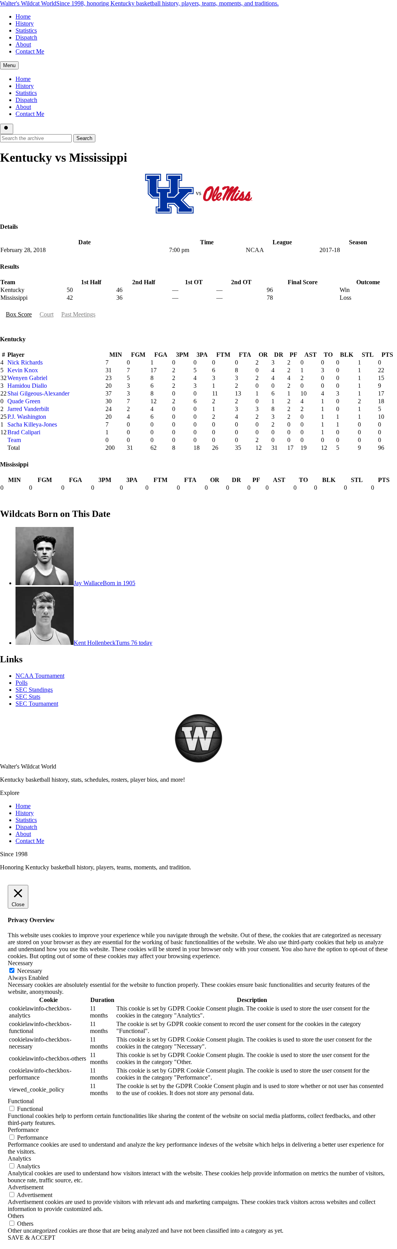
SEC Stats (28, 696)
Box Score (19, 314)
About (23, 44)
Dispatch (26, 37)
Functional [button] (21, 1101)
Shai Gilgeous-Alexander (38, 393)
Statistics (26, 30)
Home (23, 16)
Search (84, 138)
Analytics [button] (19, 1158)
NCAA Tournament (40, 675)
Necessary (29, 970)
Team (14, 440)
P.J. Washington (26, 416)
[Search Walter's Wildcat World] (6, 129)
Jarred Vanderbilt (28, 409)
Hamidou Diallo (27, 385)
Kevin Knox (22, 370)
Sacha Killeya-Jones (32, 424)
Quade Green (23, 401)
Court (47, 314)
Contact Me (30, 51)
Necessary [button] (20, 963)
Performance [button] (23, 1129)
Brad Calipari (23, 432)
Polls (22, 682)
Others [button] (16, 1216)
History (25, 23)
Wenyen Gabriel (27, 378)
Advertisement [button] (25, 1187)
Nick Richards (25, 362)
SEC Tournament (37, 703)
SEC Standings (34, 689)
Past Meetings (78, 314)
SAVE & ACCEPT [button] (31, 1237)
